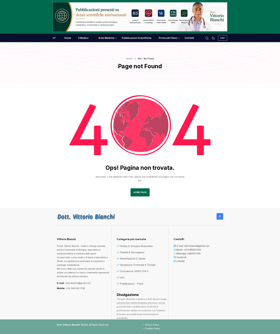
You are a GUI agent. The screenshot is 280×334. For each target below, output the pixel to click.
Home (67, 37)
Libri (222, 37)
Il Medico (83, 37)
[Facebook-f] (220, 216)
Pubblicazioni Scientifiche (137, 37)
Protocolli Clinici (168, 37)
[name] (140, 16)
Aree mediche (106, 37)
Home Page (140, 192)
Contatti (189, 37)
